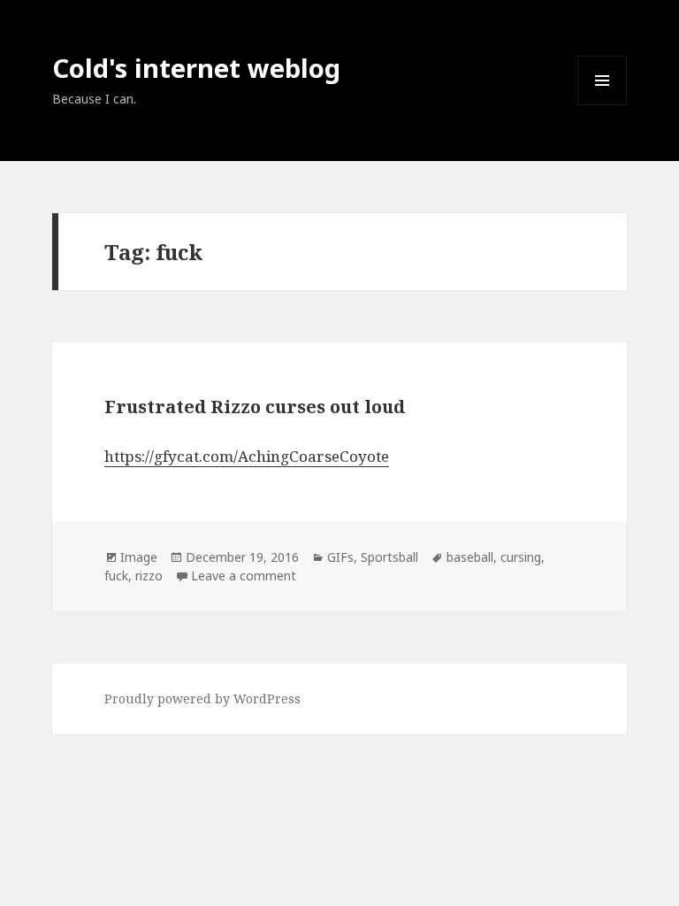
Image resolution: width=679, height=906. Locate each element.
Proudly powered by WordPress (202, 698)
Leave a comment (243, 575)
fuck (116, 575)
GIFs (340, 557)
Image (138, 557)
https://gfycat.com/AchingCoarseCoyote (246, 456)
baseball (469, 557)
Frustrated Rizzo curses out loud (254, 406)
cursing (520, 557)
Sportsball (389, 557)
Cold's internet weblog (196, 67)
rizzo (149, 575)
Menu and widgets (602, 104)
